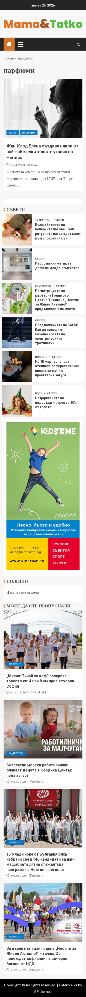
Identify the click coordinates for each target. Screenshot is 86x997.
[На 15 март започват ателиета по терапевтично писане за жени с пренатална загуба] (17, 366)
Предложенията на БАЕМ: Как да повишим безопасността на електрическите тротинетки (56, 334)
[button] (20, 44)
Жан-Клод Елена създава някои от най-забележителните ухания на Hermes (42, 151)
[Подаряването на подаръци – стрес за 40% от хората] (17, 401)
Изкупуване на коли (22, 592)
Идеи (12, 132)
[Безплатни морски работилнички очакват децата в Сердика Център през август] (43, 729)
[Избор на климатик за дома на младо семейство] (17, 264)
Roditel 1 (40, 692)
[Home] (9, 44)
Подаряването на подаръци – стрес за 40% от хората (56, 402)
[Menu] (20, 44)
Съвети (59, 220)
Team (34, 165)
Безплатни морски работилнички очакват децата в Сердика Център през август (39, 770)
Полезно (28, 132)
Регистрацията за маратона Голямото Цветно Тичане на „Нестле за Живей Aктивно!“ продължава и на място (57, 300)
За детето (42, 220)
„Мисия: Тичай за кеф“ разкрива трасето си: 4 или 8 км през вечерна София (40, 681)
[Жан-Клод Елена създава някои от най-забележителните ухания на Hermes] (43, 108)
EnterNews (68, 985)
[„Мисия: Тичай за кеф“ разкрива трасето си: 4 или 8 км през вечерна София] (43, 640)
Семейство (43, 286)
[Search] (78, 44)
